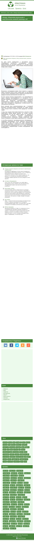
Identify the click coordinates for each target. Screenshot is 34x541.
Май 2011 (19, 511)
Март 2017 (20, 478)
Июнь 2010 (18, 518)
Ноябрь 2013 (6, 494)
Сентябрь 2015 (13, 487)
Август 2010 (6, 518)
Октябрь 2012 (21, 502)
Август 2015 (21, 487)
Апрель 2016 (6, 485)
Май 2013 (25, 497)
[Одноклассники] (22, 345)
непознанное (15, 452)
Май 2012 (5, 506)
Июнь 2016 (20, 482)
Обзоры (6, 397)
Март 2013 (12, 499)
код (19, 449)
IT (20, 442)
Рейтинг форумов (9, 207)
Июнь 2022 (5, 470)
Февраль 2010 (12, 521)
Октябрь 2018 (6, 475)
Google (17, 442)
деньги (4, 449)
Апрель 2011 (25, 511)
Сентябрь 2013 (21, 494)
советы (9, 459)
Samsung (5, 444)
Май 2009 (20, 523)
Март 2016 (12, 485)
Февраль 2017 (27, 478)
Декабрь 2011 (13, 509)
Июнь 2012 (26, 504)
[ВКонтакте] (5, 345)
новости (21, 452)
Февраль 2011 (12, 514)
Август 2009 (14, 523)
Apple (14, 442)
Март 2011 (5, 514)
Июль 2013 (12, 497)
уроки (21, 461)
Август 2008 (19, 526)
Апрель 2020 (14, 473)
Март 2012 (18, 506)
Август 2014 (20, 490)
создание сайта (15, 459)
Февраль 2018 (6, 478)
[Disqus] (17, 272)
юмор (25, 461)
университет (16, 461)
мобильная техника (7, 452)
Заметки (6, 392)
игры (8, 449)
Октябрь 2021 (20, 470)
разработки (12, 456)
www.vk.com (5, 447)
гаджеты (27, 447)
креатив (23, 449)
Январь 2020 (27, 473)
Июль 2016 (13, 482)
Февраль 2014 (12, 492)
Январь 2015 (6, 490)
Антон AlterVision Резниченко (20, 535)
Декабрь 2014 (13, 490)
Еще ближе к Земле (9, 188)
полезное (17, 454)
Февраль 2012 (25, 506)
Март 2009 (5, 526)
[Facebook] (11, 345)
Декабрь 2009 (20, 521)
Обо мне (11, 8)
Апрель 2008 (26, 526)
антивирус (18, 447)
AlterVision (20, 4)
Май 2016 (26, 482)
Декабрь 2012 (6, 502)
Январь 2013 (27, 499)
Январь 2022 (12, 470)
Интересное (28, 56)
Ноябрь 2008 (12, 526)
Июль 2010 (12, 518)
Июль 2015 (27, 487)
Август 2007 (13, 528)
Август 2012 (14, 504)
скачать (5, 459)
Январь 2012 (6, 509)
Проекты (18, 8)
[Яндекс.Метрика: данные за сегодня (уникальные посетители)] (21, 538)
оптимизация (6, 454)
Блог (24, 8)
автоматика (12, 447)
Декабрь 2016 (6, 480)
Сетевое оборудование (10, 181)
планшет (12, 454)
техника (5, 461)
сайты (28, 456)
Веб (12, 12)
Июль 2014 (27, 490)
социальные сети (24, 459)
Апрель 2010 (25, 518)
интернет (16, 449)
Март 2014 (5, 492)
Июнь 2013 (18, 497)
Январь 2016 (27, 485)
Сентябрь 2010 (21, 516)
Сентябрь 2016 (6, 482)
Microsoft (28, 442)
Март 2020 (20, 473)
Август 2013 (6, 497)
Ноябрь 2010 (6, 516)
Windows (13, 444)
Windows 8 (18, 444)
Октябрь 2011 (6, 511)
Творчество (7, 399)
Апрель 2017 (13, 478)
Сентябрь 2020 (6, 473)
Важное (6, 389)
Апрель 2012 (11, 506)
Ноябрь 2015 (6, 487)
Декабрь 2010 (27, 514)
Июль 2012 (20, 504)
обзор (17, 58)
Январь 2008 (6, 528)
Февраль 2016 (19, 485)
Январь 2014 (20, 492)
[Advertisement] (17, 38)
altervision (5, 442)
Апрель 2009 (26, 523)
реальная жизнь (22, 58)
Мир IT (5, 394)
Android (10, 442)
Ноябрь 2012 (13, 502)
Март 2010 (5, 521)
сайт (25, 456)
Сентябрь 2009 (6, 523)
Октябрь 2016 (21, 480)
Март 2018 (21, 475)
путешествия (6, 456)
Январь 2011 (19, 514)
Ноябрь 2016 (13, 480)
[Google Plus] (28, 345)
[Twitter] (17, 345)
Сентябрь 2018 (14, 475)
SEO (9, 444)
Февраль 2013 (19, 499)
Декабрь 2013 (27, 492)
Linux (23, 442)
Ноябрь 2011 (20, 509)
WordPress (24, 444)
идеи (11, 449)
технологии (10, 461)
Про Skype (7, 199)
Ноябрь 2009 (27, 521)
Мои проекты (7, 396)
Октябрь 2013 (13, 494)
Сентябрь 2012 (6, 504)
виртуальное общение (11, 58)
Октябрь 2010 (13, 516)
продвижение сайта (24, 454)
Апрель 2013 (6, 499)
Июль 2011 (13, 511)
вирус (23, 447)
